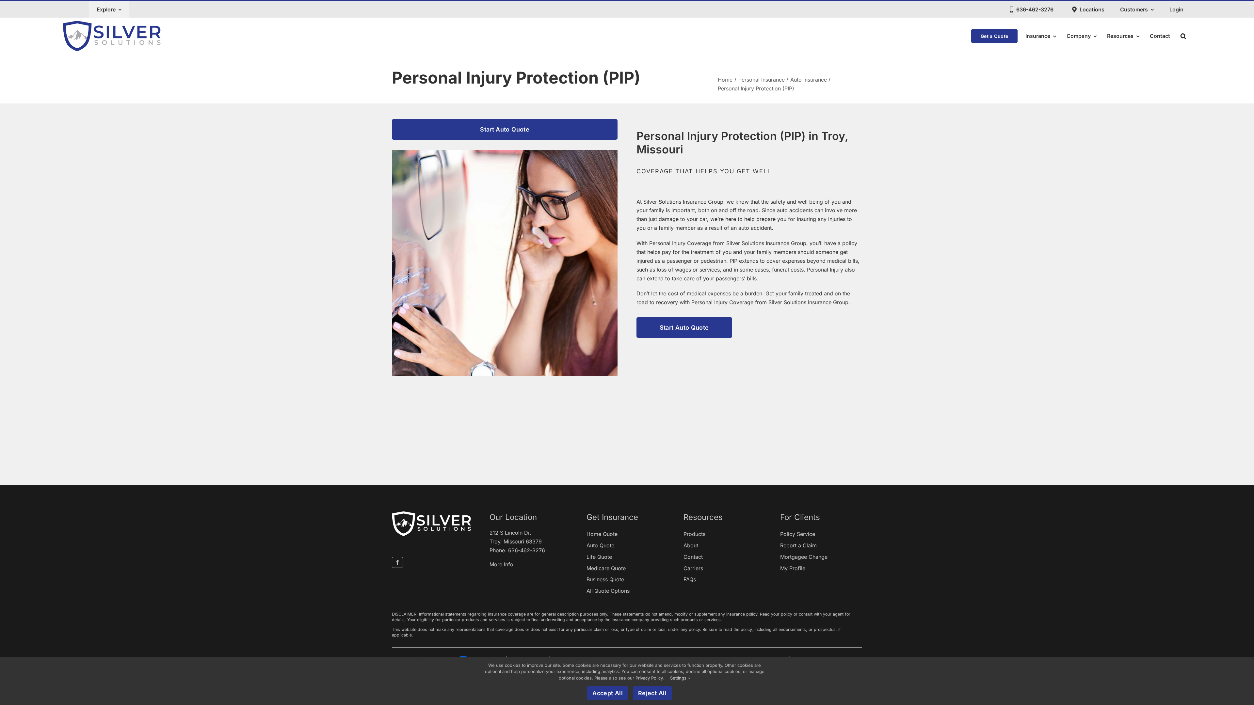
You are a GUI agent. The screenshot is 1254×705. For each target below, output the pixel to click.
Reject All (652, 693)
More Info (501, 564)
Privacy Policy (649, 678)
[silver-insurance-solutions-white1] (431, 514)
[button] (1183, 36)
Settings (679, 678)
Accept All (607, 693)
